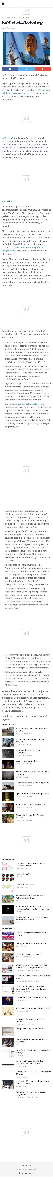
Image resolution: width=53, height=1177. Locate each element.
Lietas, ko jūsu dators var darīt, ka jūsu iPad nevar (32, 1040)
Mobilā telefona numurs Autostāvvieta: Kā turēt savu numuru (33, 918)
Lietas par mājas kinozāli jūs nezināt (31, 943)
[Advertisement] (26, 159)
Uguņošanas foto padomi (27, 761)
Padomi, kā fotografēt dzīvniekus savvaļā (30, 816)
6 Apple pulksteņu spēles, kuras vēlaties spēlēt (33, 977)
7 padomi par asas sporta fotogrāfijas (32, 782)
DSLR (42, 383)
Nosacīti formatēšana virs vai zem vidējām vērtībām (30, 864)
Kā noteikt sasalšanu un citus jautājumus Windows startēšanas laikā (32, 907)
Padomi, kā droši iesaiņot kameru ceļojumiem (30, 740)
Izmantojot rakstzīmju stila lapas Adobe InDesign (33, 1051)
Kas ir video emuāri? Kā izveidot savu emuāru (32, 729)
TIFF (4, 201)
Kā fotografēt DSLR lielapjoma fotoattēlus (29, 751)
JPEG (12, 201)
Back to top (26, 1166)
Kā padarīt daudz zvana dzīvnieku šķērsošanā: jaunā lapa (30, 896)
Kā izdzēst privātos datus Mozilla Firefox (33, 1008)
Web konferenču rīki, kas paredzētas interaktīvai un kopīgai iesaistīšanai (31, 966)
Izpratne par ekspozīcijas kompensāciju (33, 793)
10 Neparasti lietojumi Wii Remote (30, 1028)
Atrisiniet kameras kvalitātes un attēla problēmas (32, 773)
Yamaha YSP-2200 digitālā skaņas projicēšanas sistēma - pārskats (30, 1062)
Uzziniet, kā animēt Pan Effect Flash (31, 997)
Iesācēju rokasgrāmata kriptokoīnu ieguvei (31, 933)
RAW (4, 138)
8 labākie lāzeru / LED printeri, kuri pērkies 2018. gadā (33, 1073)
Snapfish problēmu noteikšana (29, 954)
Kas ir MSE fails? (22, 874)
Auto (7, 517)
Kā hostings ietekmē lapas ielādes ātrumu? (30, 1020)
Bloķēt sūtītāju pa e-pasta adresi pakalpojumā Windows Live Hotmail (31, 987)
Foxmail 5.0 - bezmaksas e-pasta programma (30, 1093)
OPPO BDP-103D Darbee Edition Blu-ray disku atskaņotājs (32, 1082)
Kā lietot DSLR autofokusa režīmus (30, 804)
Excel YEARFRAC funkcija (26, 885)
